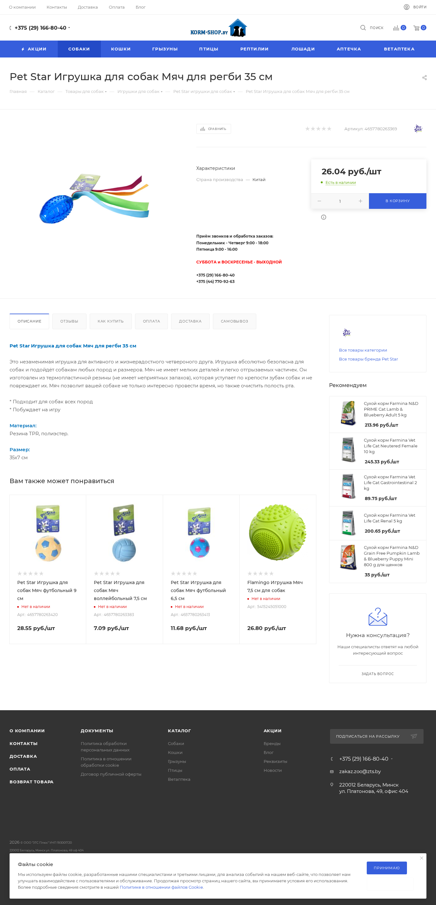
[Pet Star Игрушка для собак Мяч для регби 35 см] (97, 200)
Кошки (175, 752)
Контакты (23, 743)
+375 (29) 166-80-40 (40, 28)
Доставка (190, 321)
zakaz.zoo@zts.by (360, 771)
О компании (27, 730)
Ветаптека (179, 779)
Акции (273, 730)
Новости (273, 770)
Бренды (272, 743)
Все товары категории (363, 350)
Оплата (151, 321)
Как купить (111, 321)
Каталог (179, 730)
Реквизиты (275, 761)
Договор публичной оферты (111, 774)
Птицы (175, 770)
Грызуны (177, 761)
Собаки (176, 743)
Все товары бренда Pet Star (368, 358)
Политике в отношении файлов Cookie (161, 887)
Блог (269, 752)
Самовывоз (234, 321)
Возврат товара (32, 781)
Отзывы (69, 321)
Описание (29, 321)
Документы (97, 730)
